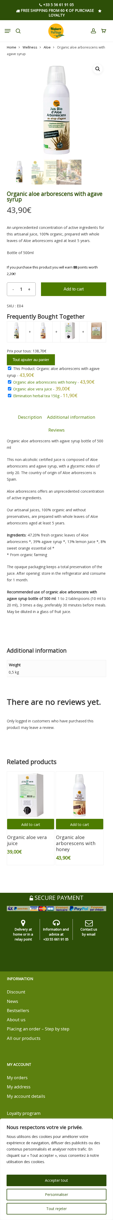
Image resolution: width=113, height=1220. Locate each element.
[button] (97, 69)
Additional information (71, 417)
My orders (17, 1077)
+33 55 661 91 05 (56, 939)
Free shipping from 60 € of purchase (57, 10)
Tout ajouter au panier (31, 359)
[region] (56, 1169)
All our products (23, 1038)
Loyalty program (23, 1113)
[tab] (29, 417)
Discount (16, 992)
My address (18, 1087)
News (12, 1001)
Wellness (30, 47)
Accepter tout (56, 1180)
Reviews (56, 430)
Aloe (47, 47)
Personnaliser (56, 1194)
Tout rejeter (56, 1208)
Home (11, 47)
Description (30, 417)
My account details (26, 1096)
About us (16, 1020)
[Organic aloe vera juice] (30, 795)
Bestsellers (18, 1010)
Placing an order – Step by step (38, 1029)
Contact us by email (88, 932)
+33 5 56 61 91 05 (58, 5)
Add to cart (74, 289)
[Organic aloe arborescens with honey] (79, 795)
